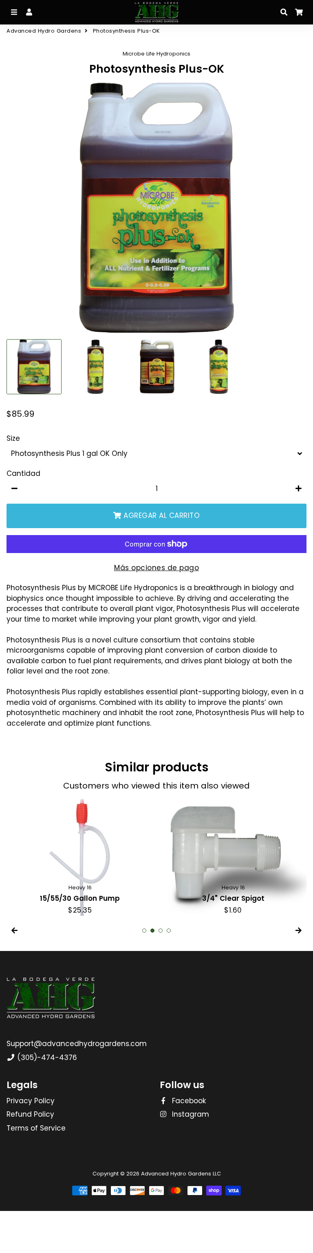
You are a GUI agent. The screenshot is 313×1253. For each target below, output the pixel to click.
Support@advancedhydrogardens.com (77, 1044)
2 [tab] (152, 931)
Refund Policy (30, 1114)
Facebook (188, 1101)
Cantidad (23, 473)
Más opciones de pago (156, 568)
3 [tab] (161, 931)
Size (13, 438)
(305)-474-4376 (46, 1057)
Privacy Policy (31, 1101)
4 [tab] (169, 931)
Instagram (189, 1114)
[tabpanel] (80, 857)
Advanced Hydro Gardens (44, 31)
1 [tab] (144, 931)
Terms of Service (36, 1128)
